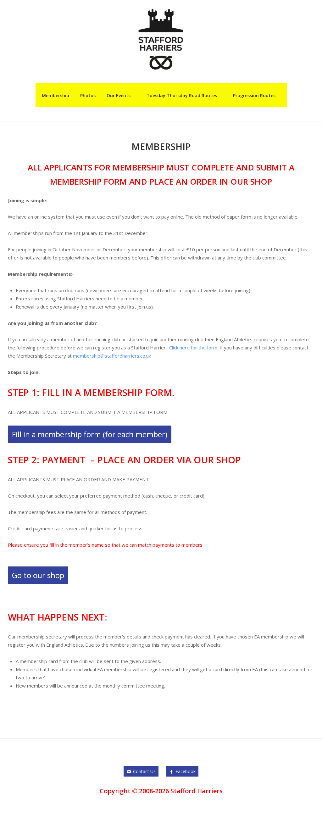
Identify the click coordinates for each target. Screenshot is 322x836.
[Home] (161, 39)
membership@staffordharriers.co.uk (112, 356)
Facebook (185, 771)
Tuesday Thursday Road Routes (182, 95)
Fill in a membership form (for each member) (89, 434)
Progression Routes (254, 95)
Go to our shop (38, 575)
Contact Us (144, 771)
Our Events (118, 95)
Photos (88, 95)
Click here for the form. (193, 347)
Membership (55, 95)
